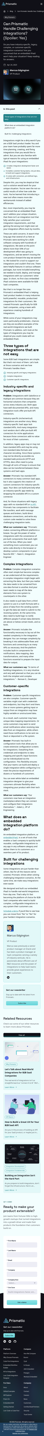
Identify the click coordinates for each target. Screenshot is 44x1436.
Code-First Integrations (11, 1361)
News (25, 1399)
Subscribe (22, 1003)
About (26, 1387)
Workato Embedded (30, 1377)
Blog (11, 11)
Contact (26, 1391)
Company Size (12, 1280)
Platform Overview (9, 1354)
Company (11, 1270)
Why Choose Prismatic (10, 1357)
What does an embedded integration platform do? (19, 126)
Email (9, 1260)
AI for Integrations (9, 1372)
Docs (5, 1387)
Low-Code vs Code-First (11, 1411)
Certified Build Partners (31, 1407)
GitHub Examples (9, 1391)
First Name (11, 1241)
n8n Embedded (29, 1369)
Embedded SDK (8, 1403)
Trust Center (28, 1414)
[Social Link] (8, 977)
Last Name (11, 1250)
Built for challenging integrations (18, 134)
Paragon (26, 1373)
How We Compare (30, 1354)
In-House (27, 1365)
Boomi (26, 1357)
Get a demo (22, 1302)
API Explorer (7, 1395)
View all (22, 1035)
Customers (27, 1403)
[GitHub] (15, 1341)
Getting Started (8, 1407)
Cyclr (25, 1361)
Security (26, 1411)
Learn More (9, 1087)
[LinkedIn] (4, 1341)
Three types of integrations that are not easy (21, 117)
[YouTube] (10, 1341)
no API (33, 504)
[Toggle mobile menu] (41, 4)
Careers (26, 1395)
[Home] (4, 11)
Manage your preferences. (20, 1433)
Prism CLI (6, 1399)
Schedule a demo (10, 911)
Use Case (11, 1288)
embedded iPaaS (10, 837)
